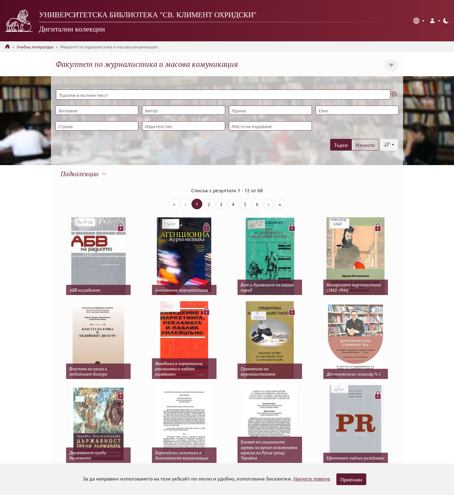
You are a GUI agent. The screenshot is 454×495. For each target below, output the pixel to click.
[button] (419, 21)
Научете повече (311, 478)
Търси (341, 145)
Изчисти (365, 145)
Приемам (351, 479)
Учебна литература (35, 46)
